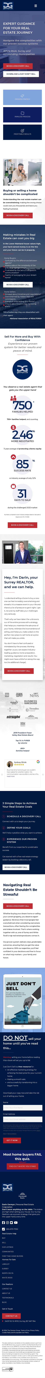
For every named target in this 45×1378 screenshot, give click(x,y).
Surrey (21, 51)
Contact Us (7, 1289)
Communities (8, 1252)
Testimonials (8, 1298)
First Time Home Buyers (12, 1256)
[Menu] (36, 5)
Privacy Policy (34, 1330)
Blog (4, 1302)
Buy (3, 1238)
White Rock (10, 51)
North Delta (7, 1273)
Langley (5, 1264)
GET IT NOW (12, 1140)
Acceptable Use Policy (21, 1332)
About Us (6, 1293)
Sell (4, 1243)
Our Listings (7, 1247)
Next (43, 775)
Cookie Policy (6, 1332)
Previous (2, 775)
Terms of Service (12, 1133)
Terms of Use (25, 1330)
